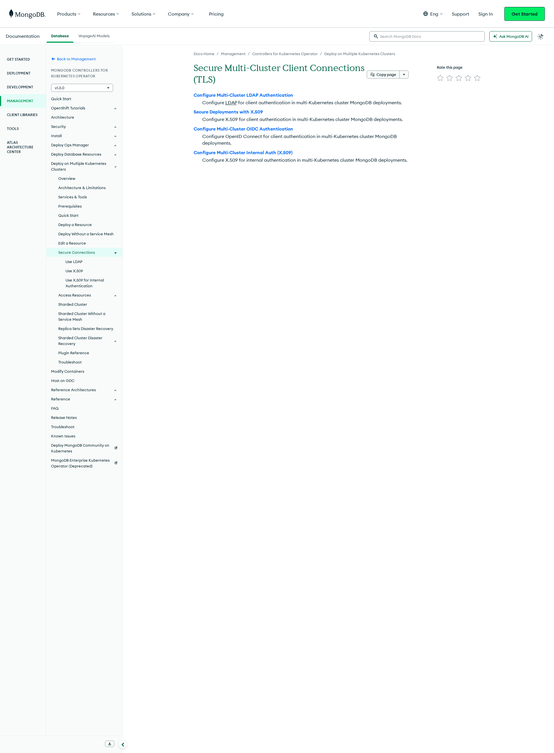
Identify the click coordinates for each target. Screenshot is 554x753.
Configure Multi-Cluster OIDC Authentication (243, 129)
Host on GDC (62, 380)
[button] (433, 13)
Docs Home (204, 53)
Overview (66, 178)
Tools (13, 128)
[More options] (404, 74)
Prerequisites (70, 206)
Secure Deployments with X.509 (228, 112)
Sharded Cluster (72, 304)
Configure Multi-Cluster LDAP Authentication (243, 95)
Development (20, 87)
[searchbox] (427, 36)
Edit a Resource (72, 243)
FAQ (55, 408)
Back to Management (76, 59)
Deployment (19, 73)
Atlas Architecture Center (20, 147)
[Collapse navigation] (123, 744)
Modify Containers (67, 371)
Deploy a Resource (75, 224)
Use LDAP (74, 261)
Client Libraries (22, 115)
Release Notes (64, 417)
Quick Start (61, 98)
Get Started (525, 14)
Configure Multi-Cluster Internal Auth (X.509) (243, 152)
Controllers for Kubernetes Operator (285, 53)
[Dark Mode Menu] (541, 36)
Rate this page (450, 67)
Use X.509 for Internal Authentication (84, 283)
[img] (440, 77)
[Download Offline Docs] (109, 744)
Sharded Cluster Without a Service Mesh (81, 316)
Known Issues (63, 436)
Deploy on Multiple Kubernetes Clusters (359, 53)
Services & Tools (72, 197)
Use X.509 (74, 271)
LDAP (231, 102)
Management (233, 53)
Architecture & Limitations (82, 187)
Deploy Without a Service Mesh (86, 234)
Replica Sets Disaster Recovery (85, 328)
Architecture (62, 117)
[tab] (60, 35)
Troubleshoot (70, 362)
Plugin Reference (73, 353)
